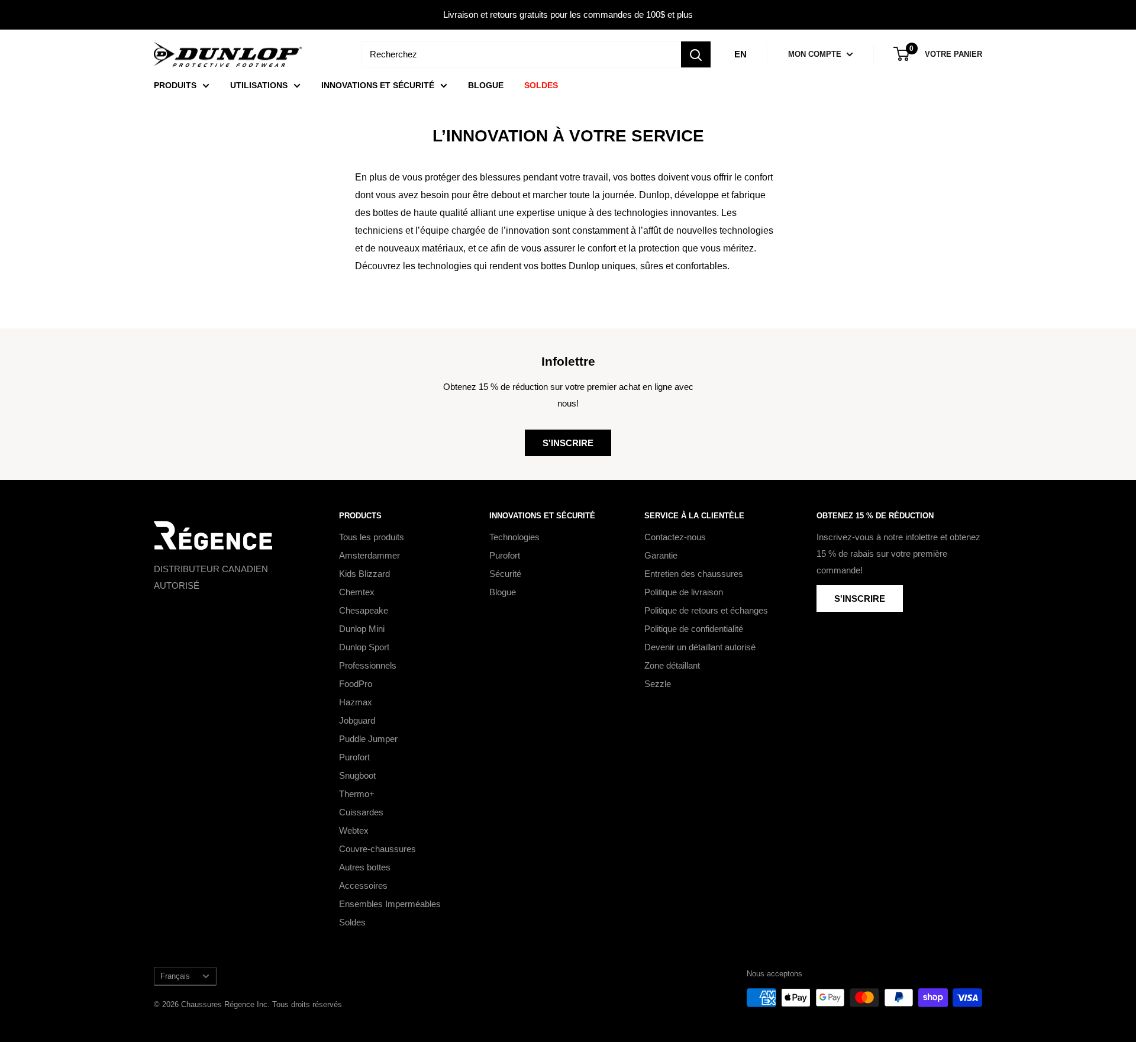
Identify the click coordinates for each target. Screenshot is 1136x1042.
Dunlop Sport (364, 647)
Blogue (502, 592)
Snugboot (357, 775)
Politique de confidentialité (693, 629)
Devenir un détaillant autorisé (700, 647)
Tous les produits (371, 537)
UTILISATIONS (259, 85)
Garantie (660, 555)
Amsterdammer (369, 555)
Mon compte (816, 54)
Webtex (354, 830)
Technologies (514, 537)
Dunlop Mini (362, 629)
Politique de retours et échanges (706, 610)
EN (740, 54)
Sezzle (657, 684)
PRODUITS (175, 85)
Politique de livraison (683, 592)
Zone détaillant (672, 665)
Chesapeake (363, 610)
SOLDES (541, 85)
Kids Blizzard (364, 574)
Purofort (354, 757)
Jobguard (357, 720)
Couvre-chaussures (377, 849)
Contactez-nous (675, 537)
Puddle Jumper (368, 739)
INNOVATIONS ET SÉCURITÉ (377, 85)
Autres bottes (364, 867)
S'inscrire (568, 443)
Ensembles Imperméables (390, 904)
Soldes (352, 922)
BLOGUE (486, 85)
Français (175, 976)
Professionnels (367, 665)
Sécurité (505, 574)
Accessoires (363, 885)
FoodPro (355, 684)
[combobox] (521, 54)
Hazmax (355, 702)
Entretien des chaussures (693, 574)
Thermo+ (357, 794)
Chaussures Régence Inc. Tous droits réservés (261, 1004)
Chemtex (357, 592)
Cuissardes (361, 812)
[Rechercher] (696, 54)
